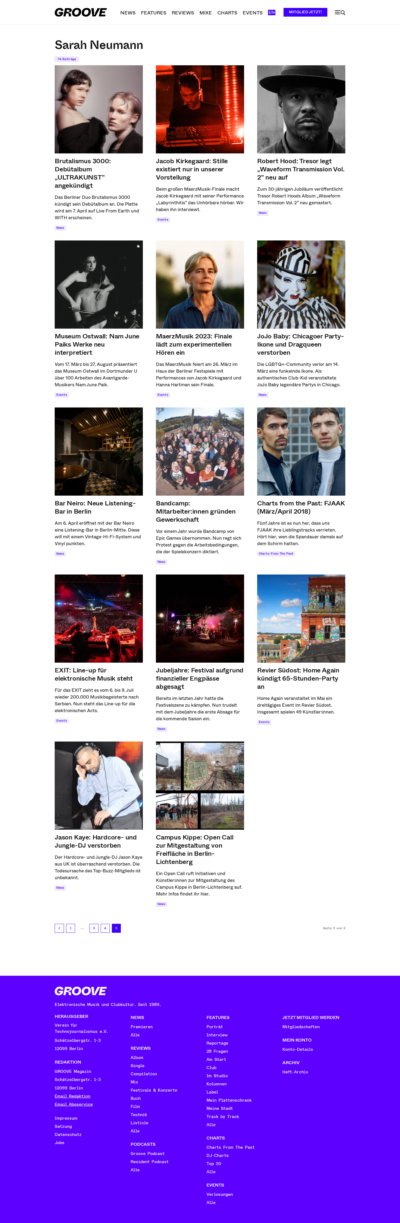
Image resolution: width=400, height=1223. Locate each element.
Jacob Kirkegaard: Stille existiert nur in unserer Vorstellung (192, 169)
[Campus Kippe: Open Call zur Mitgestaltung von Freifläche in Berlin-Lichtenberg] (200, 786)
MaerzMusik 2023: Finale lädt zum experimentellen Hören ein (194, 344)
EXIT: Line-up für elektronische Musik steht (94, 674)
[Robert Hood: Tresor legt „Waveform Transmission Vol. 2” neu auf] (301, 109)
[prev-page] (59, 928)
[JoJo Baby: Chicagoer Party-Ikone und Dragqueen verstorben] (301, 284)
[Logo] (81, 12)
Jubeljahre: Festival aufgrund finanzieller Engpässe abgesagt (200, 678)
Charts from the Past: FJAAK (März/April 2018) (301, 507)
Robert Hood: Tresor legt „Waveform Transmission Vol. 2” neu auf (301, 169)
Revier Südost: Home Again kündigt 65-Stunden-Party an (298, 678)
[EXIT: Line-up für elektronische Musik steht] (99, 619)
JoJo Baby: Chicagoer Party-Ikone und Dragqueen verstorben (300, 344)
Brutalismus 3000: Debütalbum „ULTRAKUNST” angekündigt (83, 173)
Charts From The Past (276, 554)
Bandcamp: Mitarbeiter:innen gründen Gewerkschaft (196, 511)
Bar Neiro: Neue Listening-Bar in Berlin (95, 507)
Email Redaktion (72, 1096)
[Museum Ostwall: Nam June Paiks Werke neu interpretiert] (99, 284)
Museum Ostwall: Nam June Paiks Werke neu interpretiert (97, 344)
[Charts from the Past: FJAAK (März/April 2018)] (301, 451)
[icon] (340, 13)
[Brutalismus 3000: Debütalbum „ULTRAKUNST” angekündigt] (99, 109)
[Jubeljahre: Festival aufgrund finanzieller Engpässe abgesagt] (200, 619)
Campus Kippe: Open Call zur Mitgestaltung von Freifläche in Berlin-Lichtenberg (194, 849)
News (60, 228)
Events (163, 220)
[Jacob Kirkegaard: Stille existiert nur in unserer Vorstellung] (200, 109)
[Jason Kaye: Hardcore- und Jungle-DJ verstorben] (99, 786)
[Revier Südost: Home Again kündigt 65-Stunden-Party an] (301, 619)
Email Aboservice (74, 1104)
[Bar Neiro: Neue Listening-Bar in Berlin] (99, 451)
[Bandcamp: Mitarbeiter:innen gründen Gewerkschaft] (200, 451)
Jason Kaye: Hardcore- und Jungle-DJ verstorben (96, 841)
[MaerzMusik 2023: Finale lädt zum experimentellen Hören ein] (200, 284)
